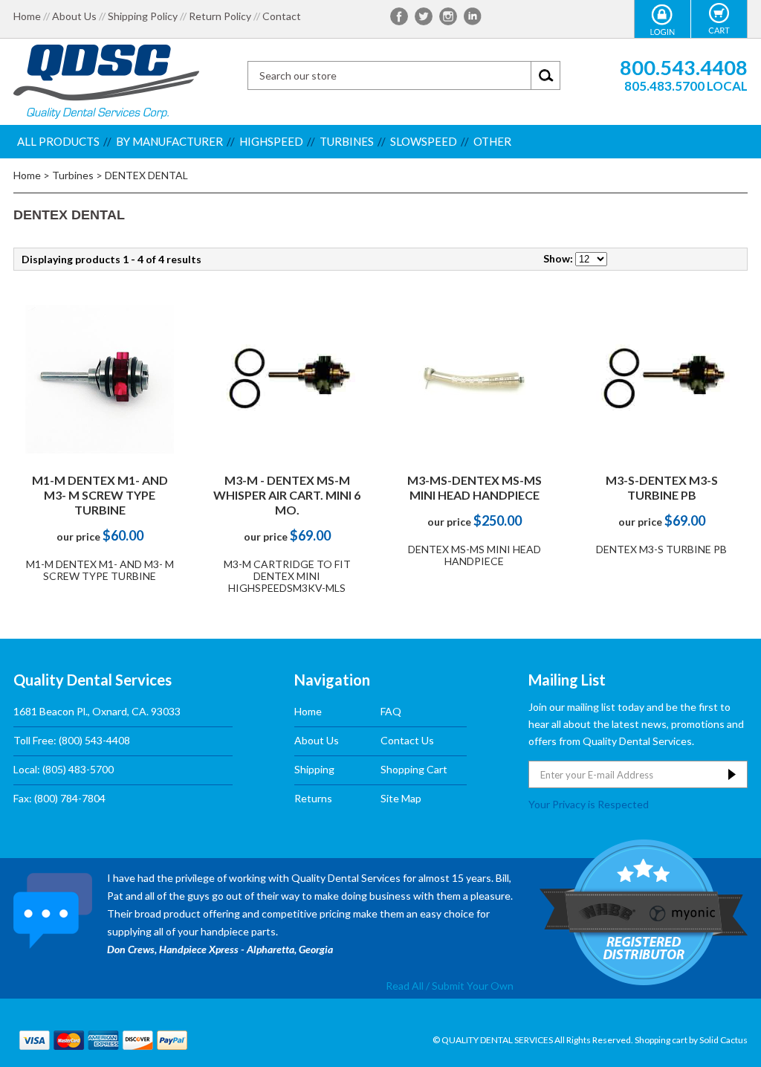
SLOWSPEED (423, 141)
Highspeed (271, 141)
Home (27, 16)
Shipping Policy (143, 16)
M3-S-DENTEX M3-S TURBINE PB (662, 487)
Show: (558, 258)
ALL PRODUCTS (58, 141)
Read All (405, 985)
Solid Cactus (723, 1039)
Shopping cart (661, 1039)
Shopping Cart (413, 769)
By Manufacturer (169, 141)
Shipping (314, 769)
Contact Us (407, 740)
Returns (313, 798)
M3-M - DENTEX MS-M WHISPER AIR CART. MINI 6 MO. (286, 495)
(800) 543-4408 (94, 740)
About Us (74, 16)
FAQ (390, 711)
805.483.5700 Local (686, 86)
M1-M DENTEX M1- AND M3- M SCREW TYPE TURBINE (100, 495)
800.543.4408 (684, 67)
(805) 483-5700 (78, 769)
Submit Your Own (473, 985)
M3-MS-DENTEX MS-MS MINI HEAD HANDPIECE (474, 487)
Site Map (400, 798)
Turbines (347, 141)
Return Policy (220, 16)
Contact (281, 16)
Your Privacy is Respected (588, 804)
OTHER (492, 141)
